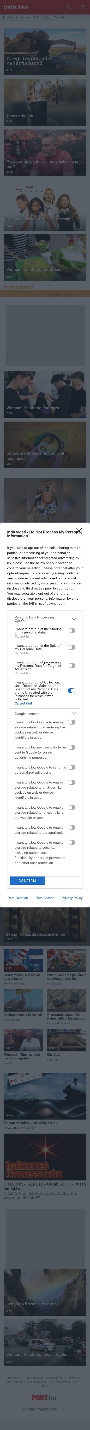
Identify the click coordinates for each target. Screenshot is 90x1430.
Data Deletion (17, 898)
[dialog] (45, 715)
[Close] (80, 532)
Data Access (45, 898)
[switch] (71, 630)
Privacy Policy (72, 898)
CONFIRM (27, 881)
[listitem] (45, 619)
